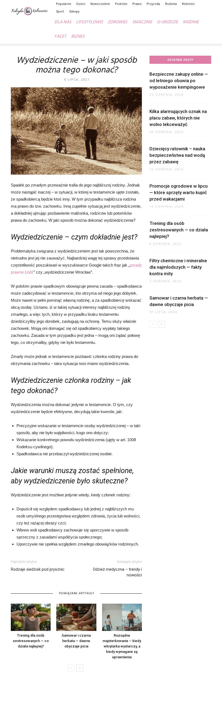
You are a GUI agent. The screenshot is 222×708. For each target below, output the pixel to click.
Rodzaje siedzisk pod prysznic (37, 569)
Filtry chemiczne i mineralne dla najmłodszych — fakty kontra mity (178, 267)
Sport (60, 11)
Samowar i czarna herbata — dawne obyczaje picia (76, 640)
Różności (188, 4)
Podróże (121, 4)
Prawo (137, 4)
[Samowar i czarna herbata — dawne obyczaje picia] (76, 617)
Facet (60, 36)
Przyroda (153, 4)
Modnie (191, 22)
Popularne (63, 4)
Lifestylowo (89, 22)
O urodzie (167, 22)
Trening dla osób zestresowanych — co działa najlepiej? (31, 640)
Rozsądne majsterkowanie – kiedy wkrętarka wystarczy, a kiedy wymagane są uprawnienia (122, 646)
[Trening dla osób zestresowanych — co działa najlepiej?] (31, 617)
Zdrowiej (117, 22)
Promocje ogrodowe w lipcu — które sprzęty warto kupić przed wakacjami (178, 192)
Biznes (77, 36)
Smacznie (142, 22)
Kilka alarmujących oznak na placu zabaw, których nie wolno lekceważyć (178, 118)
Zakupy (74, 11)
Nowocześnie (100, 4)
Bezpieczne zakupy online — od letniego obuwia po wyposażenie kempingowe (178, 80)
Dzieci (80, 4)
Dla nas (62, 22)
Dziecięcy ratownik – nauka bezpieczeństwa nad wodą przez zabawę (177, 155)
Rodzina (171, 4)
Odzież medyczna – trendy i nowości (117, 572)
